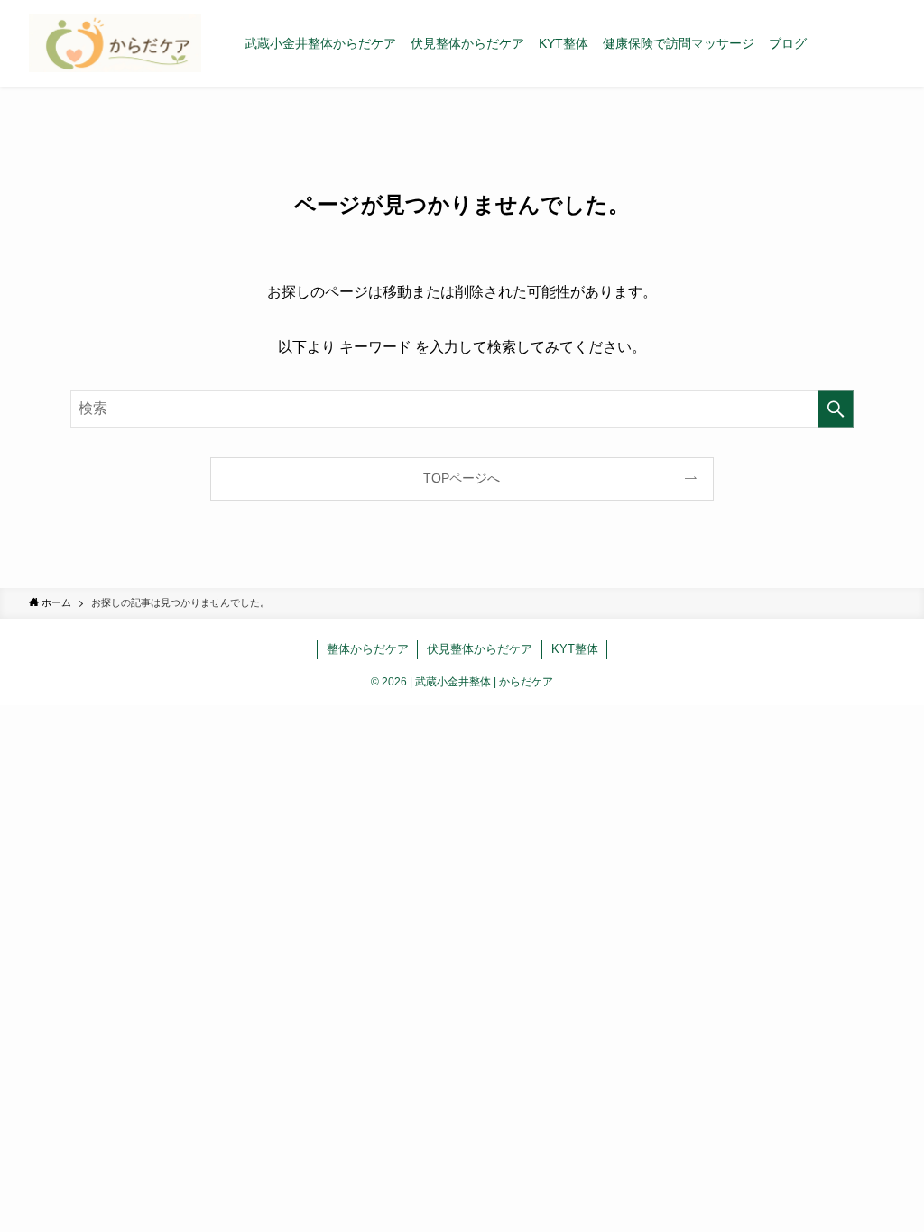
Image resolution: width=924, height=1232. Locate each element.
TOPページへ (461, 478)
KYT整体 (574, 649)
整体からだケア (368, 649)
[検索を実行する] (836, 409)
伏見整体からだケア (479, 649)
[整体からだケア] (115, 43)
